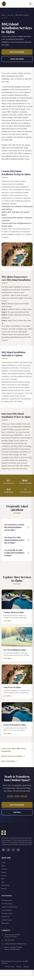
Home (3, 15)
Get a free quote (8, 761)
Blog (3, 882)
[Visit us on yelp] (13, 850)
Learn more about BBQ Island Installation (14, 749)
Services (10, 15)
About (3, 866)
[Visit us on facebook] (3, 850)
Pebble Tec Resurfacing (9, 907)
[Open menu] (30, 4)
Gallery (4, 872)
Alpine (23, 181)
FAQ (3, 879)
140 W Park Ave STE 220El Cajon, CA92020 (12, 935)
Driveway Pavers (7, 913)
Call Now (17, 812)
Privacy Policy (9, 966)
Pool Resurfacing (7, 903)
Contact (4, 875)
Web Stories (5, 885)
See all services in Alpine (12, 756)
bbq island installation (10, 159)
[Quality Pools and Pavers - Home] (4, 3)
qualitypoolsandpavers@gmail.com (15, 944)
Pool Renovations (7, 900)
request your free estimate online (14, 469)
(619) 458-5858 (17, 59)
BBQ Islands (5, 923)
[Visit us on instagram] (8, 850)
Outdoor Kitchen (7, 920)
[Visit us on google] (18, 850)
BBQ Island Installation (22, 15)
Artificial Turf (5, 916)
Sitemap (4, 888)
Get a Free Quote (17, 52)
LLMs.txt (18, 966)
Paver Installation (7, 910)
